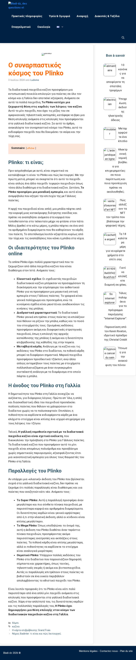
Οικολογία (43, 26)
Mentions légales (88, 651)
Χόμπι (15, 623)
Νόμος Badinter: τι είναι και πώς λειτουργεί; (36, 633)
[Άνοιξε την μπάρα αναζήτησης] (123, 37)
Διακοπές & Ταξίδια (107, 16)
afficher (31, 148)
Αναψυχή (82, 16)
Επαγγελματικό (21, 26)
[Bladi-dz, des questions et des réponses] (18, 5)
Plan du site (126, 651)
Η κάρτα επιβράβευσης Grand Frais (31, 630)
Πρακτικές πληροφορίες (27, 16)
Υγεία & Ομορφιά (59, 16)
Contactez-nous (109, 651)
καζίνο (16, 626)
